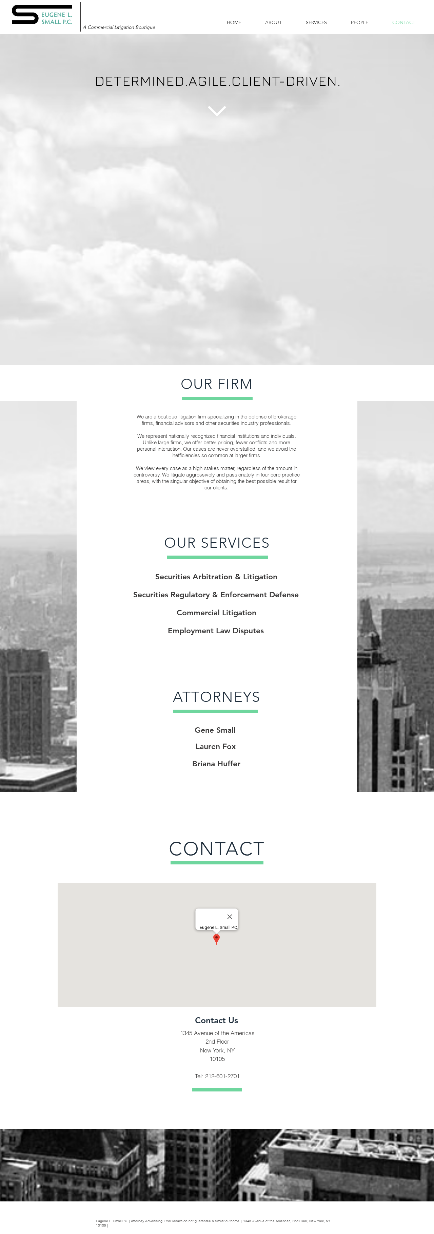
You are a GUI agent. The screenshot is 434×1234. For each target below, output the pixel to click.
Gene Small (215, 730)
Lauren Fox (216, 746)
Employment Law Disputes (216, 630)
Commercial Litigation (216, 612)
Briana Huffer (216, 763)
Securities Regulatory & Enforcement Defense (216, 594)
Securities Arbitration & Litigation (216, 576)
